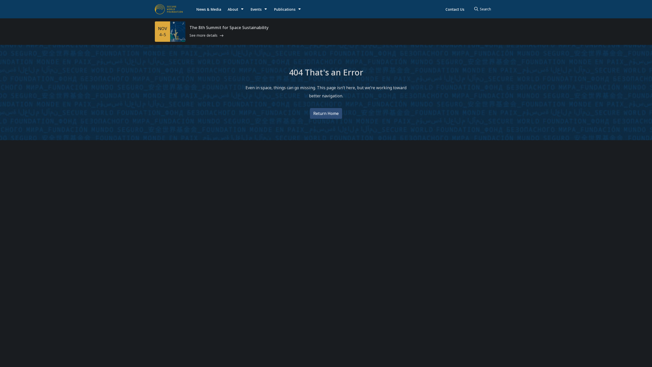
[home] (169, 9)
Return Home (326, 113)
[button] (235, 9)
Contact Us (454, 9)
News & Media (208, 9)
